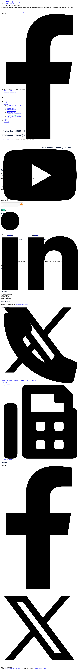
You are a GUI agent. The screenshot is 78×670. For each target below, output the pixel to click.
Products (16, 380)
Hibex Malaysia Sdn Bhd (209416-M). (13, 668)
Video (22, 380)
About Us (9, 380)
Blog (27, 380)
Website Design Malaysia (40, 668)
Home (3, 380)
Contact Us (33, 380)
